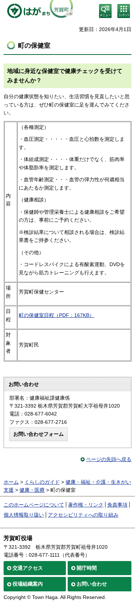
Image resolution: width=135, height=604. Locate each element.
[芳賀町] (39, 11)
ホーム (11, 482)
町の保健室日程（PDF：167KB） (56, 315)
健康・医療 (32, 490)
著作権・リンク (85, 505)
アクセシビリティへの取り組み (83, 515)
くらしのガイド (42, 482)
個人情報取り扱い (24, 515)
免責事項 (117, 505)
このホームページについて (34, 505)
